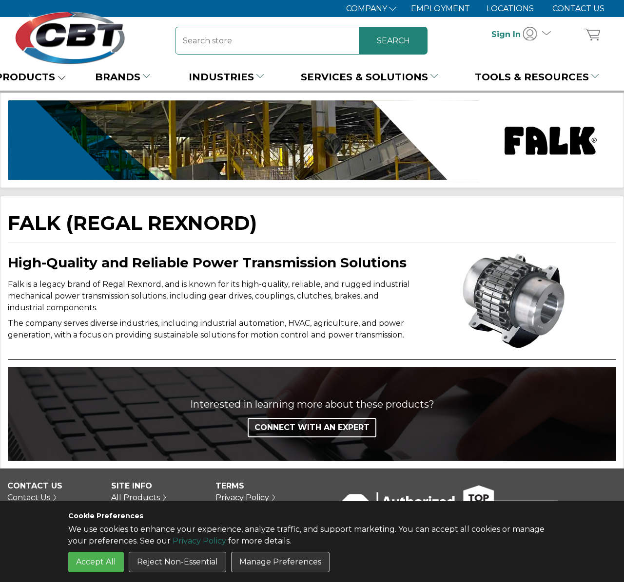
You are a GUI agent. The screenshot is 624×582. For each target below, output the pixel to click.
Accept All (96, 561)
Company (367, 8)
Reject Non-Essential (177, 561)
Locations (510, 8)
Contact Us (578, 8)
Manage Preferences (280, 561)
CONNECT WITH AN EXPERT (312, 427)
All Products (135, 497)
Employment (440, 8)
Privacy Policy (199, 540)
